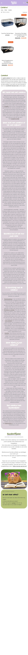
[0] (26, 3)
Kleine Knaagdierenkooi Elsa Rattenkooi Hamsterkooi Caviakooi (7, 62)
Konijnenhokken (8, 423)
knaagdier (6, 106)
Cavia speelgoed (8, 320)
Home (2, 9)
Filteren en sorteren (6, 12)
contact (14, 503)
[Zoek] (24, 3)
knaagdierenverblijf (15, 118)
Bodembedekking (8, 299)
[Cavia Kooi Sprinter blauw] (7, 23)
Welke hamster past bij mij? (20, 466)
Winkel (6, 9)
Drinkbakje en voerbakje (9, 309)
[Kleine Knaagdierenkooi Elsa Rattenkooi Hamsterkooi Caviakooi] (7, 50)
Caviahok (10, 9)
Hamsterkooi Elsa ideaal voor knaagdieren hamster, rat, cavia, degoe (20, 35)
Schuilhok (7, 333)
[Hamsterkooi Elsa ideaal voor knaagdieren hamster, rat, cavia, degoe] (20, 23)
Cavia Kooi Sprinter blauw (7, 33)
